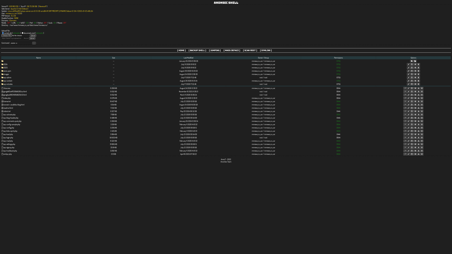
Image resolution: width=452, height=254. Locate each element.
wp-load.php (8, 134)
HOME (181, 50)
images (6, 74)
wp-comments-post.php (12, 121)
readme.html (8, 108)
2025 (6, 67)
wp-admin (7, 77)
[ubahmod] (415, 64)
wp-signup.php (9, 147)
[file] (415, 61)
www (16, 25)
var (11, 25)
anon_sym (7, 71)
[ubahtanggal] (411, 64)
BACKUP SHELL (197, 50)
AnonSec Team (226, 162)
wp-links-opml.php (10, 131)
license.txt (7, 101)
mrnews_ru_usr (23, 25)
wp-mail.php (8, 141)
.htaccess (7, 88)
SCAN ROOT (250, 50)
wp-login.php (8, 137)
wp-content (8, 81)
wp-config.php (9, 128)
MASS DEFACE (232, 50)
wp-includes (8, 84)
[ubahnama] (408, 64)
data (31, 25)
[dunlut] (418, 88)
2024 (5, 64)
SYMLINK (265, 50)
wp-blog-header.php (11, 118)
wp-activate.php (10, 114)
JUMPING (214, 50)
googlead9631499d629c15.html (15, 95)
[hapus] (418, 64)
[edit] (405, 88)
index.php (7, 98)
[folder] (411, 61)
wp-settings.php (9, 144)
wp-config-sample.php (12, 124)
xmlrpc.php (8, 154)
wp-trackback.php (10, 151)
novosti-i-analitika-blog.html (14, 104)
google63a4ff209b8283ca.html (15, 91)
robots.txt (7, 111)
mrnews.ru (43, 25)
